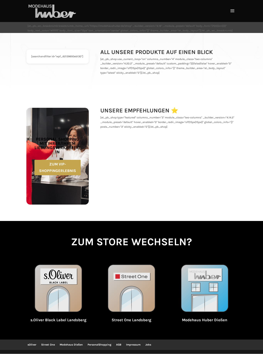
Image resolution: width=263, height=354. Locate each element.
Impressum (133, 344)
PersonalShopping (99, 344)
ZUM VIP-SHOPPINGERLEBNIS (57, 167)
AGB (118, 344)
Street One (48, 344)
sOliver (32, 344)
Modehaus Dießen (71, 344)
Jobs (148, 344)
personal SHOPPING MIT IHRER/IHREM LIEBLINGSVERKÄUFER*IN (57, 145)
